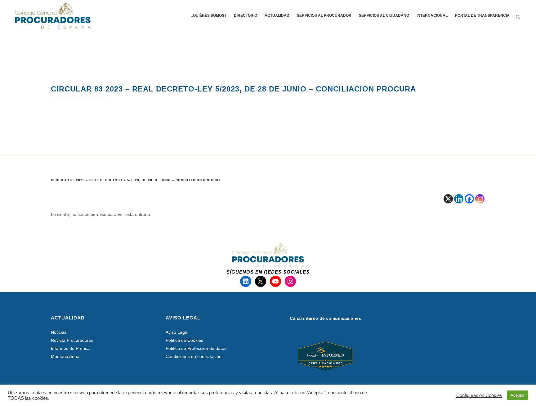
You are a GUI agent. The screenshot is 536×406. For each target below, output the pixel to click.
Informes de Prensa (70, 348)
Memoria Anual (65, 356)
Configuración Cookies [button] (479, 395)
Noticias (58, 332)
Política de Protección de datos (196, 348)
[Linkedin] (458, 198)
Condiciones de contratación (193, 356)
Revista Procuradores (72, 340)
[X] (448, 198)
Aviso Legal (177, 332)
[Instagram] (480, 198)
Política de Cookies (184, 340)
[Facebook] (469, 198)
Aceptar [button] (518, 395)
